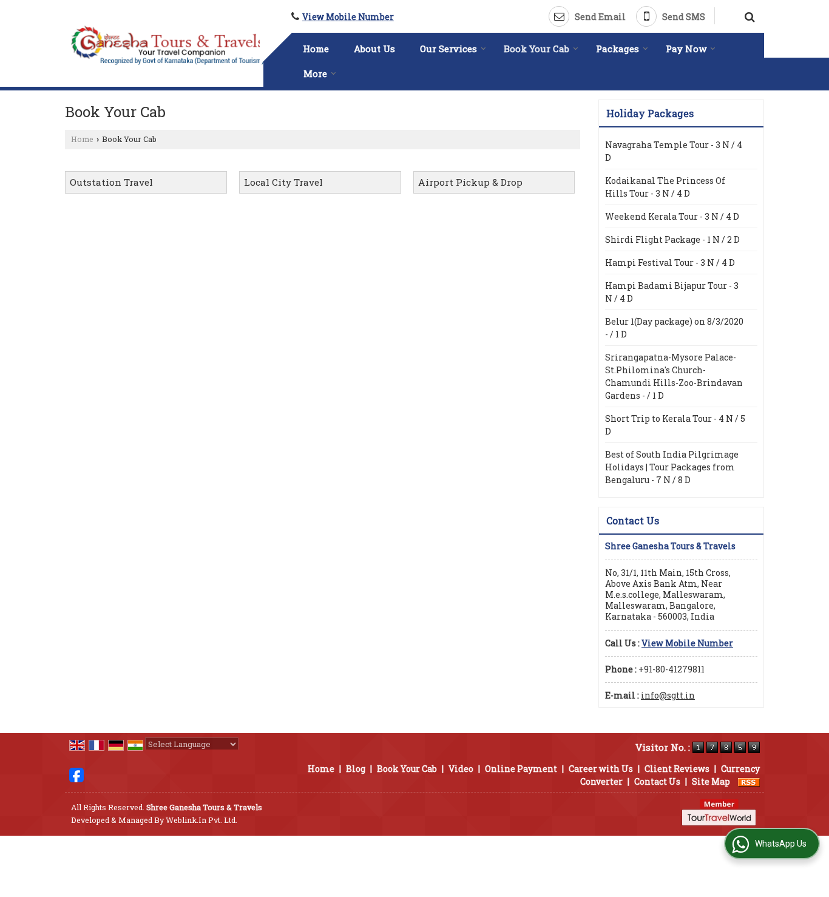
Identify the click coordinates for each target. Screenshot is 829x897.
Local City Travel (283, 182)
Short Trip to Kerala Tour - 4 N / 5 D (675, 425)
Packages (617, 48)
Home (316, 48)
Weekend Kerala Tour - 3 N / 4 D (672, 216)
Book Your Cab (536, 48)
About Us (374, 48)
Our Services (448, 48)
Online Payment (521, 768)
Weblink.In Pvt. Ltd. (201, 820)
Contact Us (657, 781)
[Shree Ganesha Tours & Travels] (167, 45)
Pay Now (686, 48)
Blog (355, 768)
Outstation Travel (111, 182)
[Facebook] (76, 773)
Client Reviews (677, 768)
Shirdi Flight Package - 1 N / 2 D (672, 239)
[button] (348, 16)
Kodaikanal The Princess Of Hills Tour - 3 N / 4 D (665, 187)
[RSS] (749, 781)
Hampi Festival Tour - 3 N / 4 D (670, 262)
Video (460, 768)
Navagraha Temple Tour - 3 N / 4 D (673, 151)
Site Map (711, 781)
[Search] (748, 15)
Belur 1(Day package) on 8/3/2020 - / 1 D (674, 328)
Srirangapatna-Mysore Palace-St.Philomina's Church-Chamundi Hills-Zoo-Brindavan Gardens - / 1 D (674, 376)
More (315, 73)
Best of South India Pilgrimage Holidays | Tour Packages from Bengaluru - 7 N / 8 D (672, 467)
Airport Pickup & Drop (470, 182)
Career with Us (601, 768)
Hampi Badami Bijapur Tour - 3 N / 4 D (672, 292)
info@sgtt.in (668, 695)
